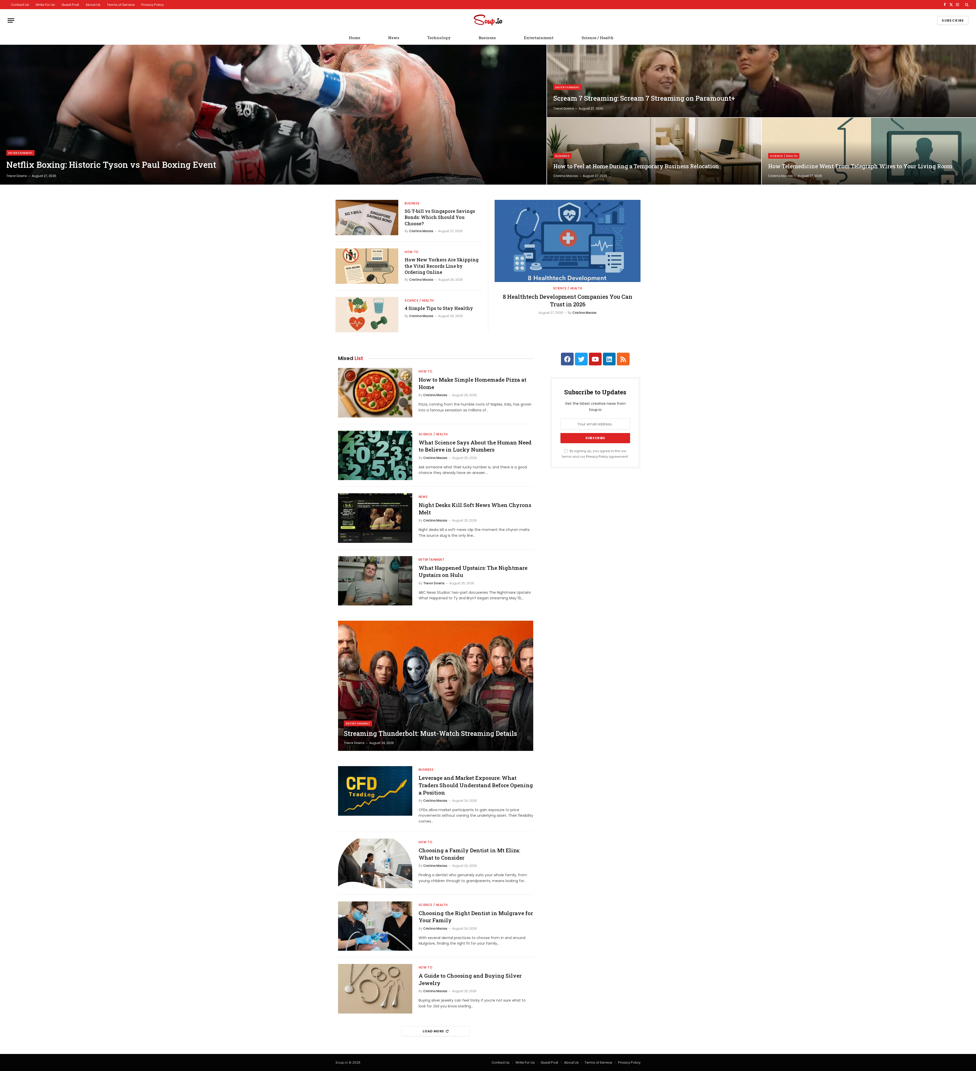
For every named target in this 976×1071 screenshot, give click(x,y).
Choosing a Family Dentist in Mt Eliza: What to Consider (469, 854)
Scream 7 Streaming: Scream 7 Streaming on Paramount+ (644, 98)
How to (412, 252)
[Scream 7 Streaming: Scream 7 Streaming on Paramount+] (761, 81)
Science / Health (598, 37)
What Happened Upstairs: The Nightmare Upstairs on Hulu (473, 571)
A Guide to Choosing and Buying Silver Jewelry (470, 979)
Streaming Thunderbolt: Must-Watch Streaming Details (430, 734)
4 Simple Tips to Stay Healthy (439, 308)
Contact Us (20, 4)
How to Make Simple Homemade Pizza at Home (472, 383)
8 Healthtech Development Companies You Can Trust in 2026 (567, 300)
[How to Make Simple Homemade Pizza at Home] (375, 393)
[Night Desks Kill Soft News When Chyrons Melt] (375, 518)
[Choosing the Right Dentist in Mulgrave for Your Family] (375, 926)
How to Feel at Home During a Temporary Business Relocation (636, 166)
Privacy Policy (152, 4)
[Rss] (623, 359)
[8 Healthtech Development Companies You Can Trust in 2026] (567, 241)
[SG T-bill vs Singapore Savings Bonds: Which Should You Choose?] (367, 217)
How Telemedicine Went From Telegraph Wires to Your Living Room (860, 166)
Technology (439, 37)
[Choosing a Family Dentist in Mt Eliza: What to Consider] (375, 863)
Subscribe (953, 20)
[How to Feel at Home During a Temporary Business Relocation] (654, 151)
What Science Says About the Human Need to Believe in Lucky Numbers (475, 446)
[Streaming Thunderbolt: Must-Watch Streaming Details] (435, 686)
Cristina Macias (565, 176)
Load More (433, 1031)
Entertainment (539, 37)
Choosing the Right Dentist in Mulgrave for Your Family (476, 917)
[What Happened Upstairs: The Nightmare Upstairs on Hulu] (375, 581)
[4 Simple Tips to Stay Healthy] (367, 314)
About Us (93, 4)
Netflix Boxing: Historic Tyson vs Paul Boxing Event (111, 165)
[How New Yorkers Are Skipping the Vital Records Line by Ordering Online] (367, 266)
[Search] (966, 4)
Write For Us (45, 4)
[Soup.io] (488, 20)
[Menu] (11, 20)
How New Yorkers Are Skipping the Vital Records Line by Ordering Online (442, 266)
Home (354, 37)
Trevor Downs (16, 176)
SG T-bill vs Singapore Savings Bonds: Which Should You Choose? (440, 217)
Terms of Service (121, 4)
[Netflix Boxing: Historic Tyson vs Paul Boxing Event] (273, 115)
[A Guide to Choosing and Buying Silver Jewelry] (375, 989)
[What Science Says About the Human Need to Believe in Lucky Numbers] (375, 455)
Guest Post (70, 4)
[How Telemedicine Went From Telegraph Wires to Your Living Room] (869, 151)
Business (487, 37)
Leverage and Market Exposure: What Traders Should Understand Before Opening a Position (476, 785)
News (393, 37)
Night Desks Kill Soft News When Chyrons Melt (475, 508)
